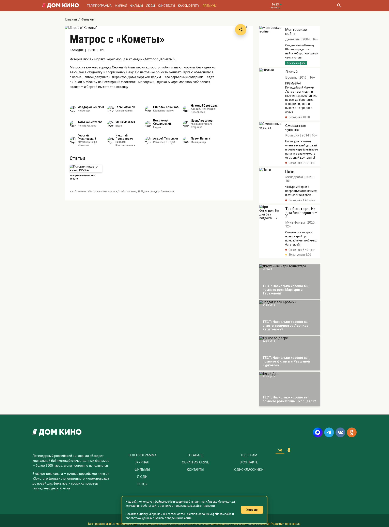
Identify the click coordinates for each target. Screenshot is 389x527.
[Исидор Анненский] (73, 109)
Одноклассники (249, 470)
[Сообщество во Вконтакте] (340, 432)
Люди (150, 5)
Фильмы (136, 5)
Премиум (210, 5)
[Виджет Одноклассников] (288, 450)
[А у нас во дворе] (289, 353)
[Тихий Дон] (289, 389)
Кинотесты (166, 5)
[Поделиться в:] (240, 29)
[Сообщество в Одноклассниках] (352, 432)
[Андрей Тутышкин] (148, 140)
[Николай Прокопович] (110, 140)
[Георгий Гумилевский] (73, 140)
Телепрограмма (99, 5)
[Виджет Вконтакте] (280, 450)
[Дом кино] (60, 5)
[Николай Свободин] (186, 109)
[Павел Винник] (186, 140)
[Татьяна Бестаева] (73, 124)
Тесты (142, 484)
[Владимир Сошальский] (148, 124)
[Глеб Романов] (110, 109)
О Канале (195, 455)
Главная (71, 19)
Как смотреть (189, 5)
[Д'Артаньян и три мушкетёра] (289, 281)
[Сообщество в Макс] (318, 432)
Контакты (195, 470)
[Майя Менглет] (110, 124)
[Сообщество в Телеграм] (329, 432)
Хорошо (252, 509)
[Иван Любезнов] (186, 124)
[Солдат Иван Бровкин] (289, 317)
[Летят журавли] (270, 46)
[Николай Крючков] (148, 109)
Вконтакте (249, 462)
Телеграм (248, 455)
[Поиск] (339, 5)
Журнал (121, 5)
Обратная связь (195, 462)
